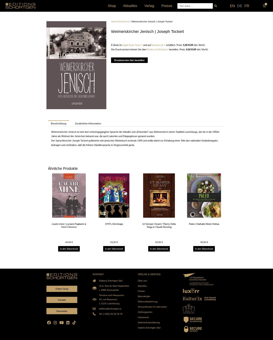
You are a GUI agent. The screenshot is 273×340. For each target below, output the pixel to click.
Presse (166, 6)
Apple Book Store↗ (132, 45)
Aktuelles (130, 6)
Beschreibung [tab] (58, 123)
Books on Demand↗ (157, 49)
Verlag (149, 6)
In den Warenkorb (69, 248)
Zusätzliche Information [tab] (88, 123)
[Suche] (215, 6)
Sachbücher (124, 21)
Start (113, 21)
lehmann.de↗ (158, 45)
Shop (112, 6)
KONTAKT (98, 274)
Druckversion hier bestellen (129, 60)
